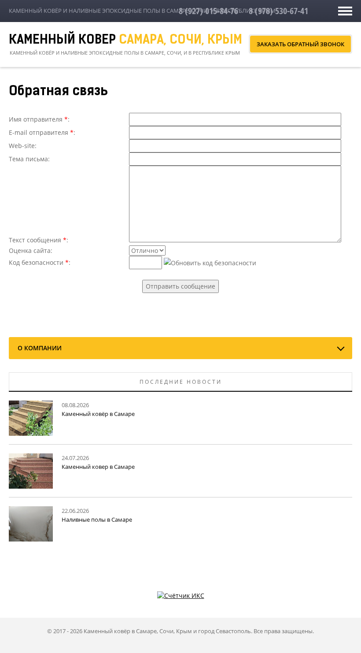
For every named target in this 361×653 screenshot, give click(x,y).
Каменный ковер (125, 40)
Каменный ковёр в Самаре (98, 414)
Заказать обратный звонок (300, 44)
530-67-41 (278, 11)
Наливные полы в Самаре (97, 519)
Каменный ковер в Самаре (98, 467)
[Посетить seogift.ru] (180, 595)
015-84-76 (208, 11)
